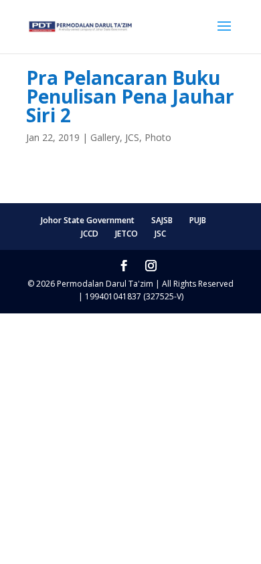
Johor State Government (88, 220)
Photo (158, 137)
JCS (132, 137)
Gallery (105, 137)
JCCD (89, 233)
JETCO (126, 233)
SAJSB (162, 220)
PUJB (197, 220)
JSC (160, 233)
